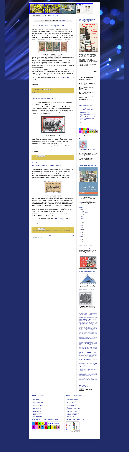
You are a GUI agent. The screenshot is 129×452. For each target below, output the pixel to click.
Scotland (92, 341)
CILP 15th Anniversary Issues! (86, 248)
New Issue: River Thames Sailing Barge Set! (48, 26)
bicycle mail (81, 349)
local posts (84, 366)
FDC (86, 327)
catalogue (83, 351)
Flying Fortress (86, 329)
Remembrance (81, 339)
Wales (94, 344)
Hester (57, 157)
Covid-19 (95, 323)
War (96, 344)
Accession (80, 315)
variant (93, 380)
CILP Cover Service (84, 111)
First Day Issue (94, 327)
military (94, 368)
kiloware (91, 363)
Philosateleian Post (89, 337)
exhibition (92, 357)
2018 (81, 234)
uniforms (82, 380)
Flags (80, 329)
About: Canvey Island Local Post (86, 108)
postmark (95, 374)
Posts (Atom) (39, 237)
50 (89, 314)
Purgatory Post (81, 338)
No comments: (36, 89)
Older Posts (71, 235)
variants (96, 380)
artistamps (37, 157)
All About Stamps (36, 398)
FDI (88, 327)
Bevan (80, 317)
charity (93, 351)
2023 (81, 225)
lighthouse (85, 365)
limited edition (91, 365)
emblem (86, 356)
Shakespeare (81, 342)
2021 (81, 229)
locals (93, 366)
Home (50, 235)
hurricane (80, 363)
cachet (91, 349)
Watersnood (81, 346)
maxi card (83, 368)
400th (87, 314)
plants (86, 373)
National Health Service (93, 333)
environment (88, 357)
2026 (81, 209)
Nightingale (92, 334)
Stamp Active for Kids (37, 408)
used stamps (89, 380)
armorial (80, 348)
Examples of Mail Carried (85, 112)
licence (82, 365)
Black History (83, 317)
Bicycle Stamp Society (71, 401)
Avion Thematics (36, 399)
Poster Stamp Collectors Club (73, 413)
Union (90, 343)
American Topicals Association (73, 398)
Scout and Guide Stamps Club (73, 414)
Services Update (84, 212)
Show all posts (62, 20)
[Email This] (44, 89)
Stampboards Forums (37, 411)
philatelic (88, 371)
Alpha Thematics (67, 77)
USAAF (87, 343)
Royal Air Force (86, 339)
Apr (82, 216)
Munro (85, 333)
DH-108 (80, 324)
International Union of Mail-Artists (73, 408)
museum (83, 369)
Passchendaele (81, 337)
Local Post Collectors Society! (88, 149)
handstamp (87, 362)
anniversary (87, 347)
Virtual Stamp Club (70, 416)
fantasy (96, 357)
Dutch (83, 324)
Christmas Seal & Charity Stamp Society (75, 404)
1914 (79, 313)
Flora (82, 329)
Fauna (90, 327)
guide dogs (83, 362)
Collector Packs (94, 322)
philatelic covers (93, 371)
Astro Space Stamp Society (72, 399)
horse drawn (60, 157)
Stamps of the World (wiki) (38, 413)
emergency (91, 356)
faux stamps (92, 359)
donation (83, 356)
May (82, 214)
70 (92, 314)
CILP (50, 157)
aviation (90, 348)
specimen (92, 378)
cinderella (56, 230)
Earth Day (93, 324)
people (84, 371)
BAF (96, 315)
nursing (89, 369)
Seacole (96, 341)
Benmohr (41, 230)
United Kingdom (94, 343)
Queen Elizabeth (92, 338)
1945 (88, 313)
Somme (85, 342)
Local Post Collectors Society (73, 410)
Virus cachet (85, 344)
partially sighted (87, 370)
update (85, 380)
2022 (81, 227)
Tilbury (80, 343)
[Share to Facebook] (48, 89)
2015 (81, 239)
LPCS (93, 332)
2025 (81, 222)
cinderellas (53, 157)
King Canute (84, 332)
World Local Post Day (88, 346)
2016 (81, 237)
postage (89, 373)
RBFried (76, 435)
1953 (91, 313)
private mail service (82, 375)
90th (96, 314)
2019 (81, 232)
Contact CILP (82, 122)
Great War (92, 329)
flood (79, 360)
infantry (87, 363)
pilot (83, 373)
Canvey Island (87, 319)
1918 (86, 313)
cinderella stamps (91, 352)
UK (85, 343)
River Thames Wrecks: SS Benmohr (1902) (47, 165)
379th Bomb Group (82, 314)
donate (80, 356)
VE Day (80, 344)
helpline (93, 362)
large (79, 365)
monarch (80, 369)
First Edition (88, 328)
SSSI (81, 341)
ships (84, 378)
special (89, 378)
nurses (86, 369)
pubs (82, 376)
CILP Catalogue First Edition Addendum (88, 120)
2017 (81, 236)
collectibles (95, 354)
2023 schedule (94, 313)
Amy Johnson (85, 315)
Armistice (89, 315)
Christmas (88, 322)
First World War (94, 328)
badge (94, 348)
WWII (91, 344)
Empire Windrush (94, 325)
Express (83, 327)
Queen (87, 338)
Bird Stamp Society (71, 402)
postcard (83, 374)
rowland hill (81, 378)
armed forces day (93, 347)
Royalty (95, 339)
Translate (56, 15)
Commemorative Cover (83, 323)
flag (96, 359)
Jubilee (80, 332)
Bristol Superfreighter (90, 317)
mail (95, 366)
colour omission (85, 355)
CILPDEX (80, 319)
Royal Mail (91, 339)
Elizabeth (83, 325)
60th (91, 314)
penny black (95, 370)
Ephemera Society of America (73, 407)
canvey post (95, 349)
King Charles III (89, 332)
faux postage (61, 230)
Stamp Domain (36, 410)
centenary (89, 351)
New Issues (86, 334)
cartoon (80, 351)
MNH (82, 333)
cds (86, 351)
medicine (90, 368)
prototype (93, 375)
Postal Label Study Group (72, 411)
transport (34, 92)
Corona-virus (90, 323)
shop (87, 378)
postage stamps (94, 373)
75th (94, 314)
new (64, 230)
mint (96, 368)
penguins (91, 370)
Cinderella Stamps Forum (38, 402)
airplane (83, 347)
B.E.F (94, 315)
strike (89, 379)
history (96, 362)
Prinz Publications (36, 407)
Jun (82, 211)
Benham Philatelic (36, 401)
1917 (84, 313)
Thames (96, 342)
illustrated (83, 363)
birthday (85, 349)
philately (80, 373)
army (83, 348)
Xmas (94, 346)
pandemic (82, 370)
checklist (95, 351)
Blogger (85, 435)
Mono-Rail (65, 157)
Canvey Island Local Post (44, 157)
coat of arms (89, 354)
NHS (87, 333)
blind (88, 349)
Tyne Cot (83, 343)
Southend (89, 342)
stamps (86, 379)
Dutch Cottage (87, 324)
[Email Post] (42, 89)
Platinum (95, 337)
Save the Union (86, 341)
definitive (92, 355)
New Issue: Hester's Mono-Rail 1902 (45, 99)
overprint (95, 369)
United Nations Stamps (37, 416)
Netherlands (81, 334)
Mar (82, 218)
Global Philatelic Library (37, 405)
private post (88, 375)
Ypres (96, 346)
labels (96, 363)
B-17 (92, 315)
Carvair (80, 322)
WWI (89, 344)
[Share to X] (47, 89)
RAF (96, 338)
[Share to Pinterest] (50, 89)
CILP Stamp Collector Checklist (86, 109)
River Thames (70, 157)
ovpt (79, 370)
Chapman (83, 322)
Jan (82, 220)
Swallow (92, 342)
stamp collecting (81, 379)
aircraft (80, 347)
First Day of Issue (82, 328)
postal (80, 374)
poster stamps (90, 374)
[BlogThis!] (46, 89)
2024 (81, 224)
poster (86, 374)
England (80, 327)
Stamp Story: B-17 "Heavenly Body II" (87, 116)
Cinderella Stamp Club (71, 405)
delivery (96, 355)
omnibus (92, 369)
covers (89, 355)
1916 (82, 313)
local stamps (89, 366)
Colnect (34, 404)
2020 (81, 231)
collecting (80, 355)
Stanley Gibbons (36, 414)
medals (87, 368)
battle (96, 348)
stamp (96, 378)
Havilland (95, 329)
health (90, 362)
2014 (81, 241)
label (93, 363)
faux (79, 359)
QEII (85, 338)
